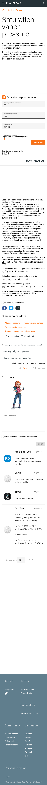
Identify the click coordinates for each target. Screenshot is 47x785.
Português (29, 748)
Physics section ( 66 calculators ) (20, 336)
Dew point (30, 331)
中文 (27, 756)
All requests (10, 737)
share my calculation (15, 303)
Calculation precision (11, 135)
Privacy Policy (26, 693)
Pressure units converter (15, 327)
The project (9, 689)
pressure (25, 351)
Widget (39, 161)
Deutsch (28, 734)
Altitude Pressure (12, 323)
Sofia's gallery (11, 741)
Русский (28, 752)
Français (28, 745)
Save (28, 161)
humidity (40, 345)
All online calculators (29, 713)
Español (28, 741)
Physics (18, 10)
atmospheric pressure (12, 345)
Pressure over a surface (33, 323)
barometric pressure (28, 345)
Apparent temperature (14, 331)
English (28, 737)
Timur (25, 368)
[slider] (15, 139)
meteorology (7, 351)
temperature (26, 358)
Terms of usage (27, 689)
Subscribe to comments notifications (21, 437)
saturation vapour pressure (12, 358)
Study (10, 10)
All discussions (11, 734)
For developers (11, 745)
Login (7, 776)
